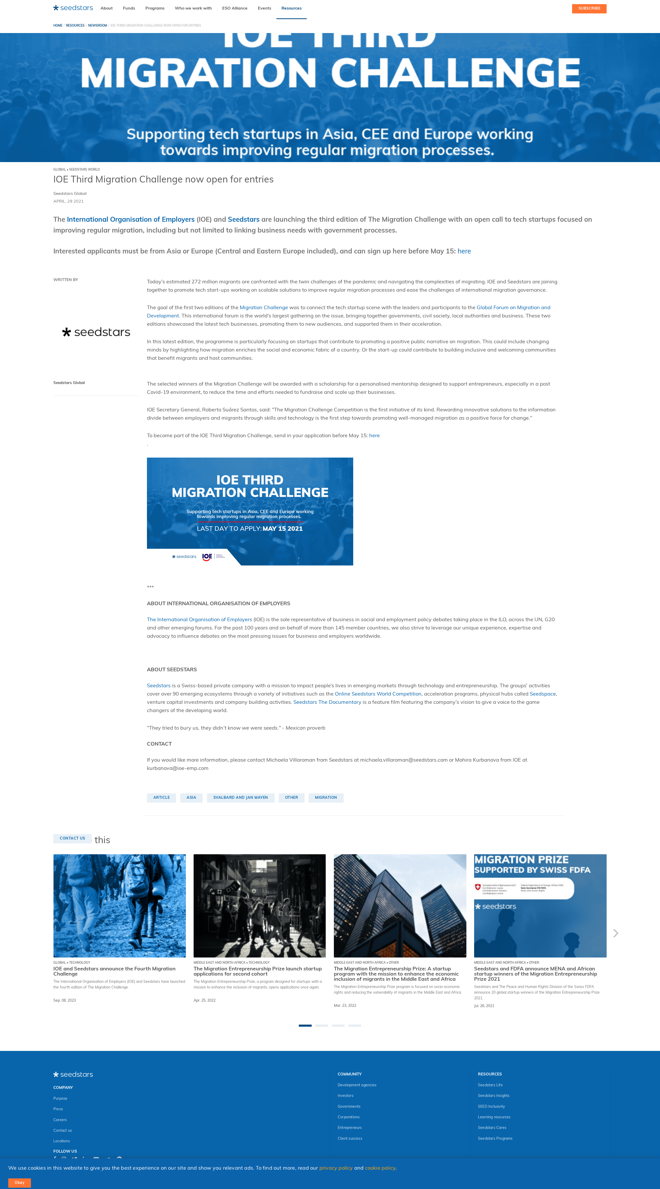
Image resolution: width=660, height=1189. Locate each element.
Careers (60, 1120)
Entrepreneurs (350, 1128)
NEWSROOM (97, 25)
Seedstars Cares (492, 1128)
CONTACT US (72, 839)
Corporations (349, 1117)
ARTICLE (161, 798)
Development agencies (357, 1085)
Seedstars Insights (494, 1096)
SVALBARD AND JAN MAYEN (240, 798)
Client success (350, 1139)
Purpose (60, 1099)
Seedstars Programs (495, 1139)
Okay (19, 1183)
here (464, 251)
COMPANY (63, 1088)
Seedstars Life (490, 1085)
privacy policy (336, 1168)
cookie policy (380, 1168)
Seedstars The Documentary (327, 702)
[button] (305, 1025)
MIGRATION (326, 798)
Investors (345, 1096)
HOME (57, 25)
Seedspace (543, 694)
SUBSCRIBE (589, 9)
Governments (349, 1107)
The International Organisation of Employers (199, 620)
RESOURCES (75, 25)
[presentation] (615, 934)
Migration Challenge (264, 307)
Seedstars (159, 686)
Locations (61, 1141)
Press (58, 1109)
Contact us (62, 1131)
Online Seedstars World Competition (378, 694)
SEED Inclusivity (491, 1107)
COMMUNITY (349, 1074)
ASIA (191, 798)
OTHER (291, 798)
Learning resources (494, 1117)
